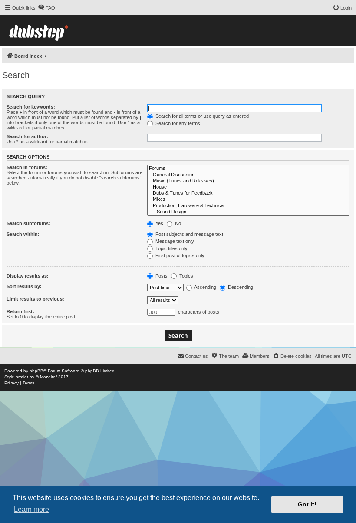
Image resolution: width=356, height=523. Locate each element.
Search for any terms (177, 123)
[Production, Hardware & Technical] (248, 206)
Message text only (174, 241)
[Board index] (38, 30)
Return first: (20, 311)
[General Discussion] (248, 175)
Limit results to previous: (35, 298)
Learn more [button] (31, 509)
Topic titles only (171, 248)
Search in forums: (27, 167)
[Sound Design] (248, 212)
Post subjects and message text (188, 234)
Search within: (23, 234)
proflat (22, 376)
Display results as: (28, 275)
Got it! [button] (307, 504)
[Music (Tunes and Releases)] (248, 181)
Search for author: (27, 136)
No (177, 223)
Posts (161, 275)
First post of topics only (179, 255)
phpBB (36, 370)
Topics (185, 275)
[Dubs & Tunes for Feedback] (248, 193)
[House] (248, 187)
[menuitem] (46, 8)
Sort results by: (24, 286)
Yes (158, 223)
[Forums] (248, 169)
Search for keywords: (31, 106)
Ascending (204, 287)
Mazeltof (48, 376)
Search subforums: (28, 223)
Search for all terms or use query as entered (201, 116)
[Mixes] (248, 199)
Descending (240, 287)
